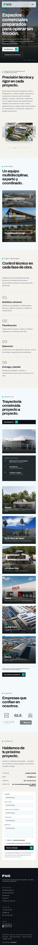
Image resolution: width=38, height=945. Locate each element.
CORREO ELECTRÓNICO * (12, 809)
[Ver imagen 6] (23, 148)
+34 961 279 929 (7, 910)
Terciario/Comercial (8, 893)
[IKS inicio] (8, 4)
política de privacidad (19, 840)
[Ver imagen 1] (9, 148)
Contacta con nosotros (12, 55)
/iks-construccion (30, 780)
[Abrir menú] (32, 4)
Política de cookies (27, 936)
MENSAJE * (8, 824)
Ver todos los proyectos (14, 674)
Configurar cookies (7, 938)
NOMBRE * (8, 794)
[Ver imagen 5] (20, 148)
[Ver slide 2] (29, 60)
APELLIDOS (8, 801)
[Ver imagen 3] (15, 148)
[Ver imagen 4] (18, 148)
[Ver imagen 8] (29, 148)
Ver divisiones (10, 49)
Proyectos (5, 898)
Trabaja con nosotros (8, 901)
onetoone (13, 942)
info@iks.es (5, 912)
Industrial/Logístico (8, 890)
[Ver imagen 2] (12, 148)
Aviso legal (5, 936)
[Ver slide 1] (25, 60)
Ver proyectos (10, 422)
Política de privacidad (15, 936)
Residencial (5, 895)
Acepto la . (16, 840)
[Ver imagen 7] (26, 148)
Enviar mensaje (19, 848)
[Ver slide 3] (34, 60)
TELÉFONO (8, 817)
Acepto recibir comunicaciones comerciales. (19, 843)
